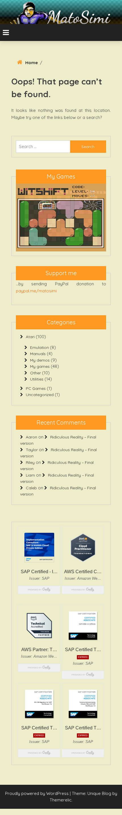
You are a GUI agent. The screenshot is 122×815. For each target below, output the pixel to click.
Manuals (38, 353)
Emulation (39, 347)
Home (31, 62)
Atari (30, 336)
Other (35, 372)
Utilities (36, 379)
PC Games (36, 388)
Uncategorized (40, 394)
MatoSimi (78, 17)
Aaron (31, 437)
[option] (61, 217)
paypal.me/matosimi (36, 291)
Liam (30, 475)
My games (40, 366)
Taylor (32, 449)
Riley (30, 462)
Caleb (31, 487)
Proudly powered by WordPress (37, 793)
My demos (40, 360)
